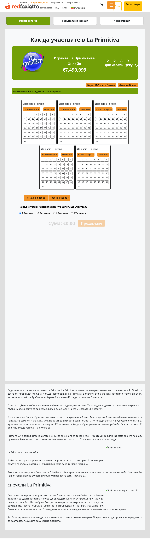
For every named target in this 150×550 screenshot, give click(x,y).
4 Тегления (61, 213)
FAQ (57, 8)
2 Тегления (44, 213)
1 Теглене (27, 213)
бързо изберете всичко (101, 85)
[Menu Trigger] (111, 5)
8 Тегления (79, 213)
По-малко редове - (36, 197)
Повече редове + (59, 197)
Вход (117, 6)
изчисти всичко (128, 85)
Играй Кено (26, 8)
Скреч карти (45, 8)
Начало (24, 2)
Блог (64, 8)
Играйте (55, 2)
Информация (38, 2)
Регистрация (133, 4)
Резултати (72, 2)
